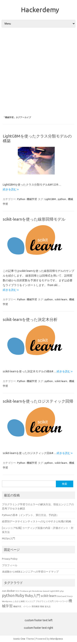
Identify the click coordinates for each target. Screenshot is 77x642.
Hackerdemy (40, 9)
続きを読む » (11, 189)
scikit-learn (61, 299)
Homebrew (37, 591)
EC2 (17, 591)
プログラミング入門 (45, 601)
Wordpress (7, 601)
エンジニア (30, 601)
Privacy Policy (9, 558)
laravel (46, 591)
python (62, 199)
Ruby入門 (32, 595)
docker (11, 590)
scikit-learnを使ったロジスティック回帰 (38, 401)
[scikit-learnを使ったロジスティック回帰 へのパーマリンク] (38, 444)
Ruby (19, 595)
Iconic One (19, 638)
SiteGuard (61, 596)
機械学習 (32, 199)
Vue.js (70, 596)
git (30, 591)
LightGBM (50, 199)
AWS (4, 591)
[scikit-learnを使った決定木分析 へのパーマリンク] (38, 362)
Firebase (24, 591)
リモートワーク (61, 601)
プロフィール (9, 565)
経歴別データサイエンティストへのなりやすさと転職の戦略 (36, 521)
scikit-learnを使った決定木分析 (30, 319)
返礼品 (48, 606)
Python (21, 199)
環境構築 (35, 606)
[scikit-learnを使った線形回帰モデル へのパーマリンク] (38, 262)
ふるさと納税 (19, 601)
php (62, 591)
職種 (42, 606)
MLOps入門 (8, 538)
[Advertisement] (38, 71)
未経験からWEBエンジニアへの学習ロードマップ (30, 571)
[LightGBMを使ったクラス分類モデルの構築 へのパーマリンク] (38, 175)
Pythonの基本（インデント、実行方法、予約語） (30, 515)
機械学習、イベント (22, 606)
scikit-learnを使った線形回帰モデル (34, 219)
